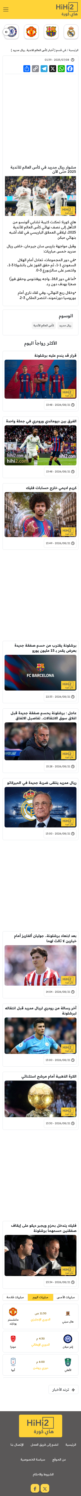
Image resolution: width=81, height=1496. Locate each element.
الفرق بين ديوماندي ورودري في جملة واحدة (41, 421)
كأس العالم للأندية (43, 325)
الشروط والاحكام (43, 1474)
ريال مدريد (19, 50)
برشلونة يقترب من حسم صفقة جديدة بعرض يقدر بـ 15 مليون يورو (45, 648)
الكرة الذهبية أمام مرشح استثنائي (48, 1076)
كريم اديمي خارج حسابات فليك (51, 488)
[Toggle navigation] (6, 9)
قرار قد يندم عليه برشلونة (55, 355)
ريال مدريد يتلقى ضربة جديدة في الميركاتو (41, 783)
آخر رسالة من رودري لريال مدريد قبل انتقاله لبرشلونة (40, 1010)
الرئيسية (73, 50)
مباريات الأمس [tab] (66, 1297)
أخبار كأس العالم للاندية (40, 50)
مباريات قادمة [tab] (15, 1297)
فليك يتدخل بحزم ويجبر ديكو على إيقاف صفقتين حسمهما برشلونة (43, 1228)
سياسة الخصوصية (33, 1459)
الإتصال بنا (17, 1444)
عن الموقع (59, 1459)
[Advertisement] (40, 119)
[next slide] (6, 32)
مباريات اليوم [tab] (40, 1297)
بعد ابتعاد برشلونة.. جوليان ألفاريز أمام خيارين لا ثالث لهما (45, 938)
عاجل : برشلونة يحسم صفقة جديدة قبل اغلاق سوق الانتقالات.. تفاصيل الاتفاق (43, 715)
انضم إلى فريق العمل (44, 1444)
